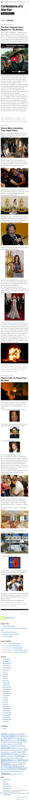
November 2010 (7, 663)
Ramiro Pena (21, 766)
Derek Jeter (6, 747)
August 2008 (6, 721)
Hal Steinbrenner (19, 750)
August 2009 (6, 695)
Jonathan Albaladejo (10, 756)
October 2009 (6, 691)
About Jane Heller (6, 13)
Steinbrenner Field (4, 771)
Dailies (2, 119)
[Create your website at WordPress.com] (14, 2)
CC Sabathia (21, 740)
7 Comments (17, 117)
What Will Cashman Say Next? (11, 634)
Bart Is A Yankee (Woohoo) (10, 632)
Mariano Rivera (7, 759)
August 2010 (6, 670)
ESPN (2, 750)
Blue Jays (22, 736)
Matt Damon (16, 121)
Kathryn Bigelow (4, 369)
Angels (17, 736)
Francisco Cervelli (8, 750)
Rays (7, 768)
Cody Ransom (4, 744)
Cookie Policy (8, 794)
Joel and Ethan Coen (21, 119)
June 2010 (5, 674)
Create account (7, 779)
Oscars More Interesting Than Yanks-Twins (12, 129)
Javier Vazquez (17, 752)
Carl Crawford (14, 740)
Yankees (26, 121)
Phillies (15, 766)
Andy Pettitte (10, 736)
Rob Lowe (9, 605)
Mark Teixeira (23, 759)
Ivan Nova (10, 752)
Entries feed (6, 784)
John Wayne (3, 121)
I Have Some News (8, 636)
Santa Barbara (15, 769)
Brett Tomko (15, 738)
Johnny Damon (10, 121)
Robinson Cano (21, 767)
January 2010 (6, 685)
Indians (6, 752)
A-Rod (3, 733)
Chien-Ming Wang (19, 742)
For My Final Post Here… (9, 626)
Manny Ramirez (12, 758)
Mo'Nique (15, 369)
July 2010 (5, 672)
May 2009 (5, 702)
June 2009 (5, 700)
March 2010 (6, 680)
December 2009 (7, 687)
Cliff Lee (25, 742)
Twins (11, 371)
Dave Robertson (21, 746)
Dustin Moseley (19, 748)
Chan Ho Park (11, 742)
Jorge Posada (19, 756)
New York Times (16, 762)
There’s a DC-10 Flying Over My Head (14, 379)
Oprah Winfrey (4, 605)
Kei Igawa (10, 369)
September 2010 (7, 667)
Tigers (13, 771)
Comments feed (7, 786)
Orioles (20, 764)
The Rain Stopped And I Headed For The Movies (12, 28)
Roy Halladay (7, 769)
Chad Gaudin (14, 367)
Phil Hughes (8, 766)
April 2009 (5, 704)
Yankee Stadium (13, 774)
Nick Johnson (23, 762)
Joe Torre (20, 754)
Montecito (19, 604)
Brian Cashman (6, 740)
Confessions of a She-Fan (12, 8)
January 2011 (6, 659)
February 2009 (6, 708)
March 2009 (6, 706)
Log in (4, 781)
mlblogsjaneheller (9, 117)
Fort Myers (19, 367)
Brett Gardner (8, 738)
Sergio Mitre (7, 371)
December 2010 (7, 661)
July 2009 (5, 697)
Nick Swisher (24, 604)
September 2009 (7, 693)
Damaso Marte (12, 746)
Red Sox (12, 767)
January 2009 (6, 710)
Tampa (9, 771)
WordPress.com (7, 788)
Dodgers (13, 748)
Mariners (15, 760)
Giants (14, 750)
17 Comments (18, 366)
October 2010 (6, 665)
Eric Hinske (24, 748)
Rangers (3, 768)
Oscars (19, 369)
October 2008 (6, 717)
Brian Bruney (21, 738)
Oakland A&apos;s (14, 764)
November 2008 (7, 715)
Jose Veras (6, 758)
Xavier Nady (21, 771)
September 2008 (7, 719)
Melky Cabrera (5, 762)
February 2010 (6, 682)
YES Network (20, 774)
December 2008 (7, 713)
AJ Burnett (17, 734)
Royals (2, 769)
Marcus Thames (19, 758)
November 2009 (7, 689)
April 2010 (5, 678)
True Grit (21, 121)
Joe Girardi (13, 754)
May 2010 (5, 676)
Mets (11, 762)
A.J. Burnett (11, 734)
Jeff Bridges (13, 119)
